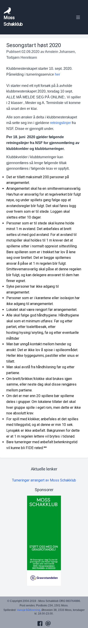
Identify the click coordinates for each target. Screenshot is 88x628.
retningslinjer (60, 123)
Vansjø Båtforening (28, 610)
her (57, 74)
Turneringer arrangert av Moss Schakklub (44, 480)
